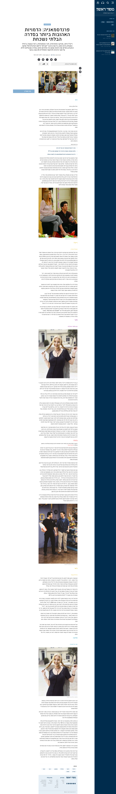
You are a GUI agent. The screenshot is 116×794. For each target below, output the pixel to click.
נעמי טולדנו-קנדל (107, 46)
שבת (57, 783)
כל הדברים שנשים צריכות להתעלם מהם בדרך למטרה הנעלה (61, 154)
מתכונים (56, 786)
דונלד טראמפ (110, 22)
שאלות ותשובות (44, 785)
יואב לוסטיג (108, 38)
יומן (63, 783)
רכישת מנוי (50, 783)
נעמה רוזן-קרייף (107, 54)
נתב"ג (103, 22)
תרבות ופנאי (47, 24)
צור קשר (50, 780)
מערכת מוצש (58, 55)
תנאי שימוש (44, 783)
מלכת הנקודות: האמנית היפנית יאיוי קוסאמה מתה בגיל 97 (61, 151)
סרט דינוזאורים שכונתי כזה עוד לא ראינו (65, 148)
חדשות (63, 780)
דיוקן (57, 780)
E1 (112, 25)
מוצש (57, 781)
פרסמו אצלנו (43, 780)
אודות (51, 781)
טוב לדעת (56, 787)
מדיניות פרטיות (43, 781)
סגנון (57, 784)
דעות (63, 781)
